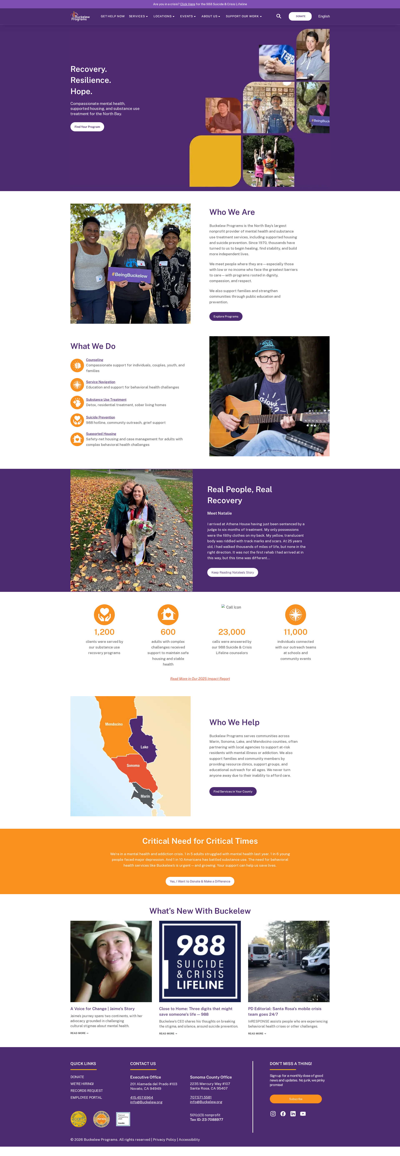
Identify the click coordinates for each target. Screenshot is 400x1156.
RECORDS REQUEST (86, 1091)
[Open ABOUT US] (219, 16)
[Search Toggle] (279, 17)
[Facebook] (283, 1114)
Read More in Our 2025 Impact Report (200, 679)
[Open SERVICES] (146, 16)
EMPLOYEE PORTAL (86, 1097)
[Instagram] (273, 1114)
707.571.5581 (201, 1097)
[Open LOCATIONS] (173, 16)
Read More (79, 1033)
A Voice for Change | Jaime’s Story (102, 1008)
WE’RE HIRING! (82, 1084)
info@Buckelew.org (146, 1102)
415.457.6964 (141, 1097)
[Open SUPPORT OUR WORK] (260, 16)
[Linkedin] (293, 1114)
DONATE (77, 1077)
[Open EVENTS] (194, 16)
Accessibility (189, 1139)
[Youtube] (303, 1114)
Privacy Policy (164, 1139)
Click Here (187, 4)
